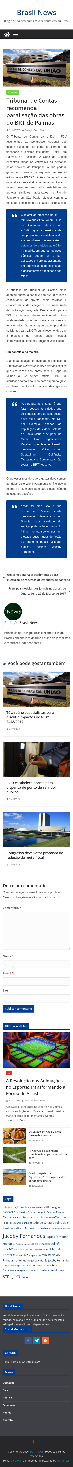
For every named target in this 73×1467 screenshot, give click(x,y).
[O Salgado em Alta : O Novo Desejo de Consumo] (14, 1136)
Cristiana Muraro (55, 1212)
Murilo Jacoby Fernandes (55, 1260)
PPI (34, 1265)
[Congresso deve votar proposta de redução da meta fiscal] (36, 814)
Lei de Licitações (40, 1243)
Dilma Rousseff (47, 1217)
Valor (26, 1277)
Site (5, 990)
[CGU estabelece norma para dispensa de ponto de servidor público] (36, 744)
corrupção (41, 1212)
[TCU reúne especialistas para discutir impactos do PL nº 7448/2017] (36, 674)
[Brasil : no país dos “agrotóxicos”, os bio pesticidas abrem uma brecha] (14, 1179)
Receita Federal (44, 1265)
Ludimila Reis (39, 1249)
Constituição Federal (24, 1212)
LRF (30, 1249)
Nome (8, 956)
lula (47, 1249)
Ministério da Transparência (27, 1255)
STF (6, 1276)
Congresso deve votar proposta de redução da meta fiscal (34, 855)
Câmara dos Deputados (20, 1217)
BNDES (39, 1207)
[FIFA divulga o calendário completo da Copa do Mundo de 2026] (14, 1157)
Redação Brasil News (35, 130)
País (9, 1073)
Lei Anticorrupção (21, 1244)
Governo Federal (38, 1228)
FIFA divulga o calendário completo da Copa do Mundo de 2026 (48, 1154)
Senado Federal (39, 1270)
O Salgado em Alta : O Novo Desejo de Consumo (45, 1133)
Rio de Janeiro (21, 1270)
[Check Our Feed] (45, 1338)
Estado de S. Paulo (42, 1223)
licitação (24, 1249)
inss (68, 1228)
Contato (8, 1420)
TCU (18, 1276)
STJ (11, 1277)
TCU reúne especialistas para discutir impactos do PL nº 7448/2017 (30, 717)
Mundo (7, 1412)
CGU (47, 1207)
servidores (57, 1270)
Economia (12, 92)
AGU (32, 1207)
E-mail (8, 973)
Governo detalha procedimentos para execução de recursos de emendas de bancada (38, 577)
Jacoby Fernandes (24, 1235)
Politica (7, 1397)
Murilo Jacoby (31, 1260)
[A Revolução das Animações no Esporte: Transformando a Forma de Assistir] (36, 1050)
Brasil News (36, 12)
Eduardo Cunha (20, 1222)
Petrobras (27, 1265)
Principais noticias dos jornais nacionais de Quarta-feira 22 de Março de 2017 (37, 591)
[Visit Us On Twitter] (36, 1338)
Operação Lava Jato (12, 1265)
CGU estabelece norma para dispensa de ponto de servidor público (31, 787)
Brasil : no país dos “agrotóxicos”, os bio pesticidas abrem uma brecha (47, 1177)
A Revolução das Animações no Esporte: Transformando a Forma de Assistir (35, 1087)
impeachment (59, 1228)
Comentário (12, 908)
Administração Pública (16, 1207)
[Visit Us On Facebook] (28, 1338)
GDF (13, 1228)
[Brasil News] (7, 34)
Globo (20, 1228)
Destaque (8, 1382)
